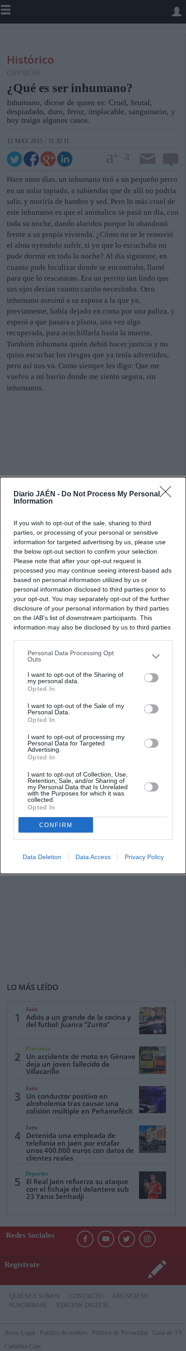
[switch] (151, 677)
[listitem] (93, 656)
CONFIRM (56, 825)
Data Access (93, 857)
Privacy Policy (144, 857)
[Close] (168, 494)
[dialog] (93, 675)
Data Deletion (42, 857)
